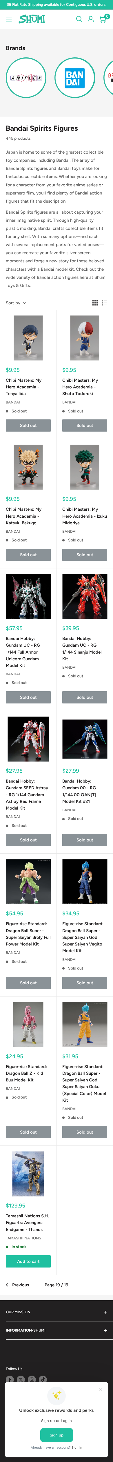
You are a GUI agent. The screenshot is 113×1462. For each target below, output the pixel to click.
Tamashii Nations (23, 1238)
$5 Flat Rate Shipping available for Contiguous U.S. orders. (56, 4)
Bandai (13, 402)
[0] (102, 19)
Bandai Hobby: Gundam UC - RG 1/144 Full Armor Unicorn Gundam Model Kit (23, 652)
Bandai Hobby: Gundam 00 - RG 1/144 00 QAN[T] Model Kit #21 (79, 791)
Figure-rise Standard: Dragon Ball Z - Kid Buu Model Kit (26, 1073)
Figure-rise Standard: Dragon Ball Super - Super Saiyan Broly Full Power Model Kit (28, 934)
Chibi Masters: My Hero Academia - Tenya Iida (23, 387)
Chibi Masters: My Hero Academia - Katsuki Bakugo (23, 516)
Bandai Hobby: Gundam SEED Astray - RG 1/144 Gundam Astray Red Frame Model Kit (27, 795)
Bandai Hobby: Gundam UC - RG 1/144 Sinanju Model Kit (82, 648)
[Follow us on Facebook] (10, 1380)
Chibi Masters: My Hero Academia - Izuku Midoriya (84, 516)
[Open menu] (9, 19)
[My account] (91, 19)
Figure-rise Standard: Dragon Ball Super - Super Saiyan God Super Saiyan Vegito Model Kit (82, 937)
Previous (20, 1285)
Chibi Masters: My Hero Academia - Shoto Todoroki (80, 387)
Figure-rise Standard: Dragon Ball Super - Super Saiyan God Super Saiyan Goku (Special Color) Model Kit (84, 1083)
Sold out (28, 425)
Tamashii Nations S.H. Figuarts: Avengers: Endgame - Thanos (27, 1222)
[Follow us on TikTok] (43, 1380)
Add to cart (28, 1261)
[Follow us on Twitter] (21, 1380)
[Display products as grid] (95, 303)
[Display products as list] (104, 303)
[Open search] (79, 19)
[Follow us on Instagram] (32, 1380)
